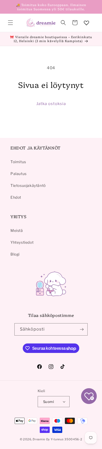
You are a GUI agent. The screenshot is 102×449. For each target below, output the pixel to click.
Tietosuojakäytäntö (28, 185)
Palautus (18, 173)
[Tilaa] (81, 329)
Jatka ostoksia (51, 103)
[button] (10, 22)
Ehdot (15, 197)
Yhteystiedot (21, 242)
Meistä (16, 230)
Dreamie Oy (41, 439)
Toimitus (18, 161)
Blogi (15, 254)
